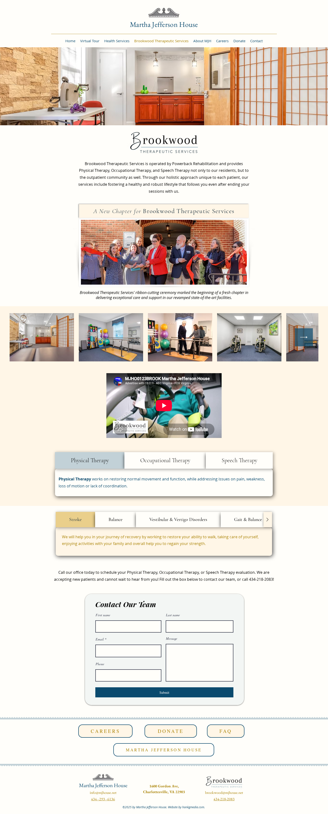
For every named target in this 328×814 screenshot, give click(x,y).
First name (103, 615)
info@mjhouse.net (103, 792)
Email (100, 639)
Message (171, 638)
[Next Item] (304, 337)
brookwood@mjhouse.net (224, 792)
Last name (173, 615)
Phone (100, 664)
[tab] (89, 460)
